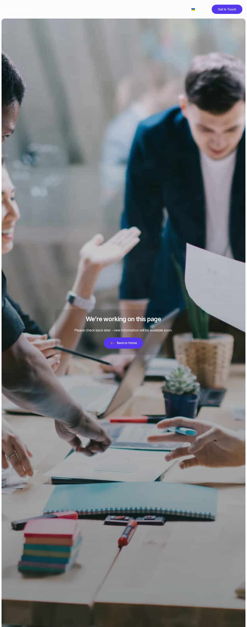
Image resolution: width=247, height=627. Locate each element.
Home (52, 9)
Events (155, 9)
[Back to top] (237, 617)
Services (70, 9)
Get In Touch (227, 9)
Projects (91, 9)
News (138, 9)
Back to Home (127, 343)
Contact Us (175, 9)
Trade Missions (115, 9)
